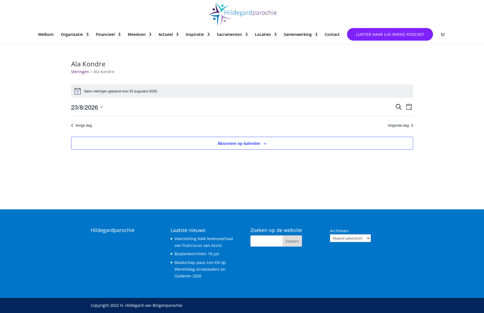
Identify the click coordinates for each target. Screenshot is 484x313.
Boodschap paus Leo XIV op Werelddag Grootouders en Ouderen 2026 (200, 269)
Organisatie (72, 35)
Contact (332, 35)
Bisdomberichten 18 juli (196, 253)
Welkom (45, 35)
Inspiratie (195, 35)
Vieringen (80, 71)
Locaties (263, 35)
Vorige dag (83, 125)
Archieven (339, 230)
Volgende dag (398, 125)
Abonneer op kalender (239, 143)
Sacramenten (229, 35)
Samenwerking (298, 35)
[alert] (242, 91)
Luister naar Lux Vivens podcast (390, 34)
